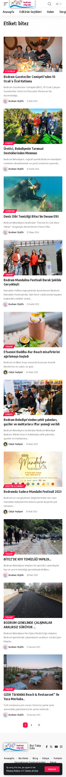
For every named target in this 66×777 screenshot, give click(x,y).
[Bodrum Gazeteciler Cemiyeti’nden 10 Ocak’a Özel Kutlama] (33, 54)
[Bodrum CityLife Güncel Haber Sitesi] (22, 4)
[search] (49, 4)
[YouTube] (56, 747)
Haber (9, 143)
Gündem (10, 211)
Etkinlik (10, 71)
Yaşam (9, 274)
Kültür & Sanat (15, 486)
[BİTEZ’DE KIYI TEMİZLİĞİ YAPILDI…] (33, 537)
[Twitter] (51, 747)
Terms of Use (31, 770)
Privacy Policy (13, 770)
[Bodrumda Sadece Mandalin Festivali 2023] (33, 469)
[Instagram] (61, 747)
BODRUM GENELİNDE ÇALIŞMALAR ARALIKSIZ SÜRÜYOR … (28, 625)
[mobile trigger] (7, 4)
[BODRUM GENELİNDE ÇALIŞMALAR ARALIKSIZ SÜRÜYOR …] (33, 600)
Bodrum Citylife (16, 101)
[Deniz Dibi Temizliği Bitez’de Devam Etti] (33, 194)
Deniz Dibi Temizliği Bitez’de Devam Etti (31, 216)
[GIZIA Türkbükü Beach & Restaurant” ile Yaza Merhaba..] (33, 672)
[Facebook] (46, 747)
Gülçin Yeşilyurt (16, 372)
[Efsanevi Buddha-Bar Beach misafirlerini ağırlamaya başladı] (33, 329)
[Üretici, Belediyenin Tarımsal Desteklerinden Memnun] (33, 126)
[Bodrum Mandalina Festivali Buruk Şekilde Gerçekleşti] (33, 257)
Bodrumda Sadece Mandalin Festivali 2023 (33, 491)
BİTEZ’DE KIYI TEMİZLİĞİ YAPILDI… (27, 559)
